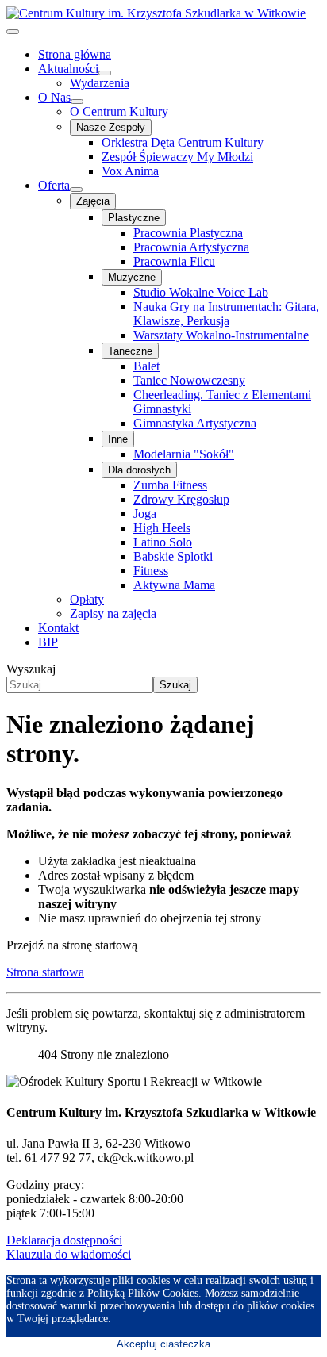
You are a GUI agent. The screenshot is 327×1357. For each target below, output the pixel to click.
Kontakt (58, 627)
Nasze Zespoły (110, 127)
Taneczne (130, 351)
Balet (146, 366)
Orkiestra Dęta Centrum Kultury (183, 142)
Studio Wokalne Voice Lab (200, 292)
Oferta (54, 185)
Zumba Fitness (170, 485)
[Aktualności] (104, 73)
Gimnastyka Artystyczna (194, 423)
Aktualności (68, 68)
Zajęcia (93, 201)
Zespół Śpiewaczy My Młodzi (177, 156)
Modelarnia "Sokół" (183, 454)
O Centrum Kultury (119, 111)
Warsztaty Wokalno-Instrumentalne (221, 335)
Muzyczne (132, 277)
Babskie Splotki (173, 556)
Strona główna (74, 54)
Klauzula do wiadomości (68, 1254)
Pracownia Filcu (174, 261)
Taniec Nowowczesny (189, 380)
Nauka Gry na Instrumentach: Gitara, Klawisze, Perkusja (226, 314)
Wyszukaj (31, 669)
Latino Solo (162, 542)
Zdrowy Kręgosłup (181, 499)
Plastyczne (134, 218)
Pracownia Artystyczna (191, 247)
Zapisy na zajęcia (113, 613)
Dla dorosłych (139, 470)
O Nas (54, 97)
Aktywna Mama (174, 585)
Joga (144, 513)
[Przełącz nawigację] (12, 31)
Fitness (150, 570)
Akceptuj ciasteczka (163, 1344)
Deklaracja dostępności (64, 1240)
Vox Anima (130, 171)
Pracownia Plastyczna (188, 233)
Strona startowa (45, 972)
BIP (48, 642)
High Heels (161, 528)
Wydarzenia (99, 83)
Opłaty (87, 599)
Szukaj (175, 685)
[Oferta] (76, 189)
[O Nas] (77, 101)
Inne (118, 439)
